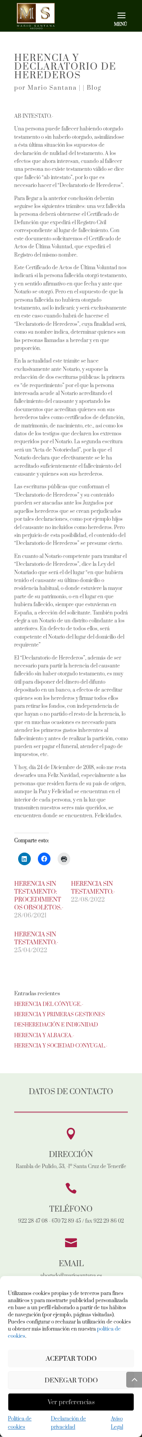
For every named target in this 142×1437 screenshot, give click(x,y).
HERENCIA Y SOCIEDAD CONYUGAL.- (60, 1046)
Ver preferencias (71, 1402)
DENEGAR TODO (71, 1380)
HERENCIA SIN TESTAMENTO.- (93, 888)
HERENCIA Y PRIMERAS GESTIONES (59, 1015)
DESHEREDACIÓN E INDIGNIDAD (56, 1025)
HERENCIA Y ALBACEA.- (44, 1035)
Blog (94, 88)
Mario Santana (52, 88)
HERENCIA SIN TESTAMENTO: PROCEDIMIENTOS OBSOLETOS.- (39, 895)
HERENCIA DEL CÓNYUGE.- (48, 1004)
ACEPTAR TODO (71, 1359)
